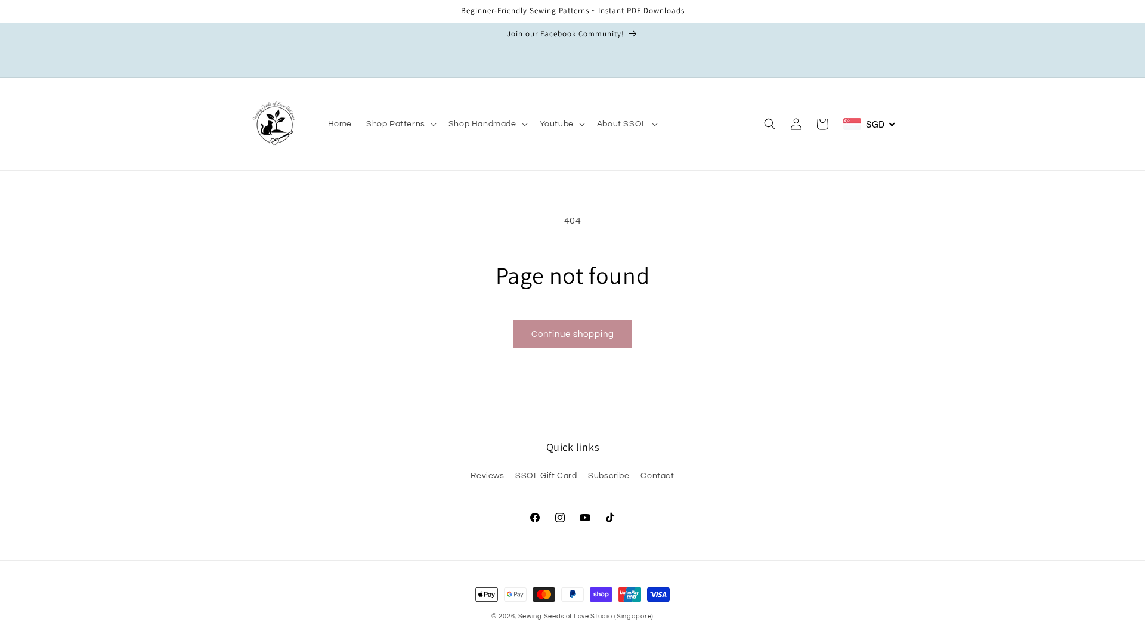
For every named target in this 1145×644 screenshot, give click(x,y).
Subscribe (608, 476)
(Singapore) (634, 616)
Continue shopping (572, 334)
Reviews (487, 476)
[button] (400, 124)
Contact (657, 476)
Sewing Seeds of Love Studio (565, 616)
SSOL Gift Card (546, 476)
